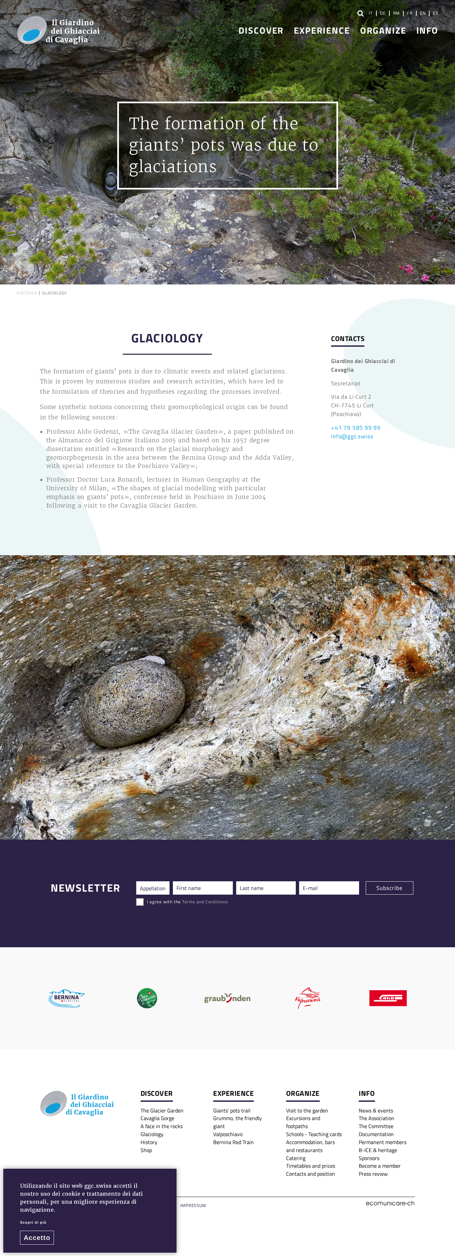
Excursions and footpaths (303, 1122)
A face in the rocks (162, 1126)
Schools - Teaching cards (314, 1134)
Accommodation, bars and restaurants (310, 1146)
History (149, 1142)
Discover (261, 30)
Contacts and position (310, 1173)
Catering (295, 1158)
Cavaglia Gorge (157, 1118)
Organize (383, 30)
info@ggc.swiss (352, 436)
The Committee (376, 1126)
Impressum (193, 1205)
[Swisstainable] (147, 998)
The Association (376, 1118)
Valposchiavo (227, 1134)
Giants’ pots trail (231, 1110)
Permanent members (382, 1142)
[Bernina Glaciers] (67, 998)
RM (396, 13)
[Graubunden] (227, 998)
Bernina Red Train (233, 1142)
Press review (373, 1173)
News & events (376, 1110)
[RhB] (388, 998)
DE (383, 13)
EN (423, 13)
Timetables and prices (310, 1165)
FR (410, 13)
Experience (322, 30)
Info (427, 30)
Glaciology (152, 1134)
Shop (146, 1150)
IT (371, 13)
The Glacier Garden (162, 1110)
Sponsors (369, 1158)
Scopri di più (33, 1222)
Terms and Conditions (205, 902)
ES (435, 13)
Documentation (376, 1134)
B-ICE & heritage (378, 1150)
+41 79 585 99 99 (356, 427)
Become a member (380, 1165)
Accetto (37, 1237)
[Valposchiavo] (308, 998)
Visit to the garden (307, 1110)
